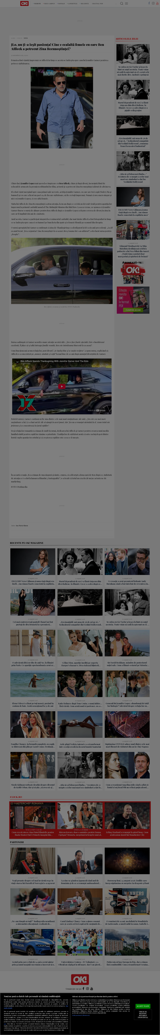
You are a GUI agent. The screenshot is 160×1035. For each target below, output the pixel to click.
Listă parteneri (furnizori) (80, 1015)
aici (5, 1024)
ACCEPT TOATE (143, 1006)
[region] (80, 1014)
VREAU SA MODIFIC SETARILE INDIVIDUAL (143, 1014)
